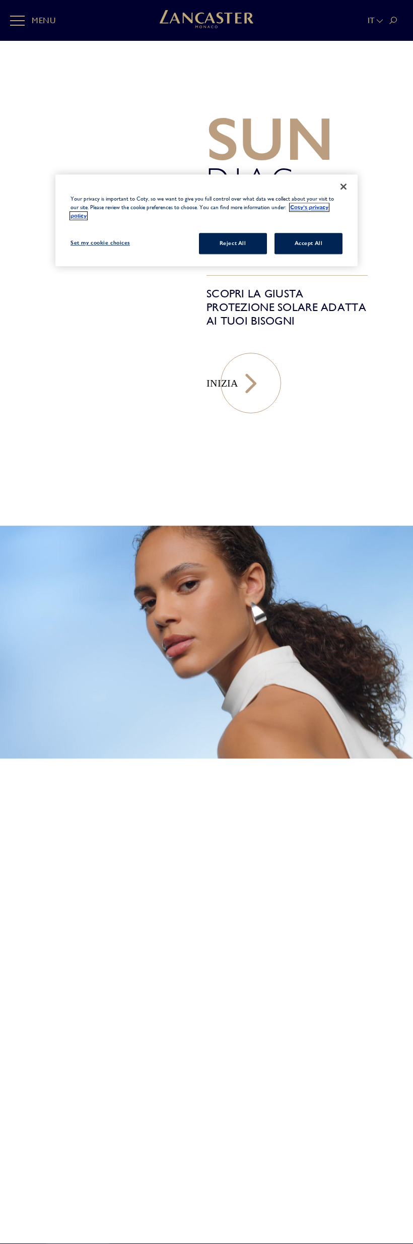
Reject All (233, 243)
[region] (206, 221)
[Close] (343, 187)
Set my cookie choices (100, 242)
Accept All (309, 243)
